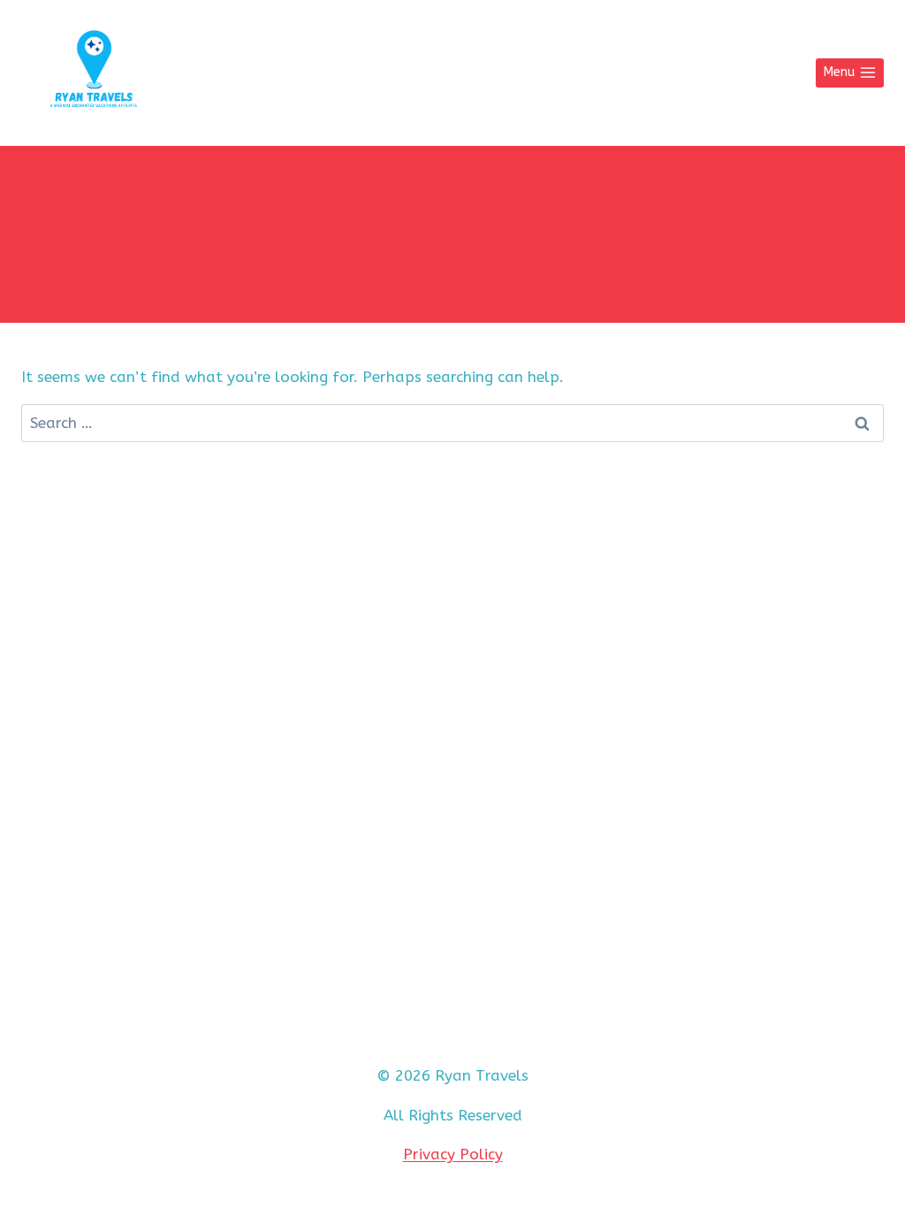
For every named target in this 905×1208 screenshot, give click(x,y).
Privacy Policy (453, 1154)
